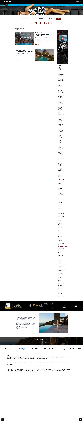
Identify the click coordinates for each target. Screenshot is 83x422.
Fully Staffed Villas (9, 365)
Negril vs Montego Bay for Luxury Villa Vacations (38, 370)
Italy (42, 362)
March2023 (60, 113)
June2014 (60, 177)
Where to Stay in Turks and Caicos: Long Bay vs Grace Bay (32, 356)
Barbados (59, 274)
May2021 (60, 135)
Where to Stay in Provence (34, 358)
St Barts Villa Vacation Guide (11, 369)
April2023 (60, 112)
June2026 (60, 69)
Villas (59, 198)
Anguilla (59, 206)
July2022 (60, 119)
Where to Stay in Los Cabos (62, 357)
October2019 (60, 151)
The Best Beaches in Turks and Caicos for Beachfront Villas (34, 369)
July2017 (60, 163)
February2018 (61, 157)
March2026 (60, 73)
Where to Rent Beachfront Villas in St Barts (56, 356)
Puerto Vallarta (60, 220)
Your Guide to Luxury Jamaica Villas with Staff (23, 370)
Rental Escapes (61, 194)
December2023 (61, 103)
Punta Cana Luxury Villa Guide (11, 370)
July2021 (60, 132)
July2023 (60, 108)
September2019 (61, 152)
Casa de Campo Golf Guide (65, 369)
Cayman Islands (60, 210)
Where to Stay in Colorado (43, 358)
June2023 (60, 109)
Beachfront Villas (21, 365)
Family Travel (60, 240)
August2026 (60, 67)
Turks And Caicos (61, 248)
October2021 (60, 129)
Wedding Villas (26, 365)
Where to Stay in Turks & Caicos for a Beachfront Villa (15, 356)
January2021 (60, 140)
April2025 (60, 86)
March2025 (60, 87)
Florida (59, 267)
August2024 (60, 96)
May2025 (60, 85)
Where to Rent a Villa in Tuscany (24, 358)
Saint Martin (60, 260)
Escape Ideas (60, 188)
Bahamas (59, 212)
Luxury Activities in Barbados (20, 369)
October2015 (60, 170)
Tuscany (59, 224)
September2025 (61, 80)
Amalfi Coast (60, 226)
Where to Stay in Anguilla (45, 356)
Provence (59, 227)
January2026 (60, 75)
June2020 (60, 143)
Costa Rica (60, 223)
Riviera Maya (60, 217)
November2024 (61, 92)
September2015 (61, 171)
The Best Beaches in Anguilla (47, 369)
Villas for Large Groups (32, 365)
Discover (60, 187)
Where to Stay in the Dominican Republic (23, 357)
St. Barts (64, 362)
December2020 (61, 141)
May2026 (60, 70)
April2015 (60, 175)
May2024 (60, 98)
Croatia (35, 362)
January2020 (60, 147)
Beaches (60, 183)
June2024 (60, 97)
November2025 (61, 78)
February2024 (61, 101)
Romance (60, 195)
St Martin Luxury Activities (57, 369)
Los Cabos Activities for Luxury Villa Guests (13, 371)
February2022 (61, 124)
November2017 (61, 159)
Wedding (59, 277)
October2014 (60, 176)
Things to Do (60, 236)
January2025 (60, 90)
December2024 (61, 91)
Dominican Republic (61, 216)
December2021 (61, 126)
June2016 (60, 169)
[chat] (80, 419)
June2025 (60, 84)
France (59, 263)
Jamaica (59, 209)
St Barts (59, 205)
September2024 (61, 95)
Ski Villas (41, 365)
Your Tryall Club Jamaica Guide (50, 370)
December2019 (61, 148)
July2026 (60, 68)
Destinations (38, 32)
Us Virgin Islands (60, 266)
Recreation (60, 193)
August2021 (60, 131)
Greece (40, 362)
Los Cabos (60, 219)
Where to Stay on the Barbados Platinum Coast (37, 357)
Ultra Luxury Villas (15, 365)
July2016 (60, 168)
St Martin (59, 203)
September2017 (61, 160)
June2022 (60, 120)
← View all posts (17, 29)
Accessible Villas (51, 365)
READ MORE (37, 44)
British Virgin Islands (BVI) (20, 362)
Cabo (59, 276)
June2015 (60, 174)
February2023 (61, 114)
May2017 (60, 165)
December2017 (61, 158)
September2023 (61, 107)
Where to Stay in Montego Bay (11, 357)
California (59, 231)
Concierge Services (61, 184)
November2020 (61, 142)
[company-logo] (6, 2)
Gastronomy (60, 192)
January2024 (60, 102)
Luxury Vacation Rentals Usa (62, 273)
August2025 (60, 81)
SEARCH (58, 18)
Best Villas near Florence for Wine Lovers (26, 371)
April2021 (60, 136)
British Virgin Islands (61, 213)
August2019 (60, 153)
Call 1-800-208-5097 (41, 342)
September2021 (61, 130)
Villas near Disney (45, 365)
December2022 (61, 115)
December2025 (60, 296)
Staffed (59, 280)
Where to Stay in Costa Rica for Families (13, 358)
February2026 (61, 74)
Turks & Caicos (60, 202)
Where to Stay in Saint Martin (68, 356)
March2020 (60, 146)
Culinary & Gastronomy (61, 243)
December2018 (61, 154)
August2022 (60, 118)
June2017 (60, 164)
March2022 (60, 123)
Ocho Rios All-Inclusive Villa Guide (61, 370)
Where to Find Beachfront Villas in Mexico (51, 357)
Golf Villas (38, 365)
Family (59, 189)
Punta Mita (60, 256)
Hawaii (59, 230)
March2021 (60, 137)
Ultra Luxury (60, 281)
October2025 (61, 79)
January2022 (60, 125)
